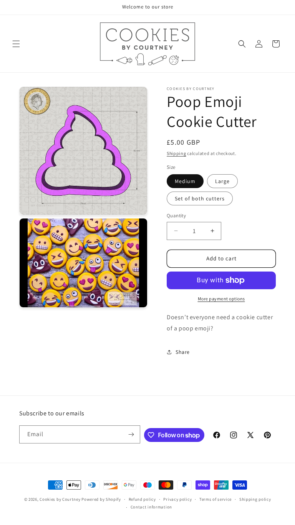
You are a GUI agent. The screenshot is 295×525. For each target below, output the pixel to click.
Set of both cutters (200, 198)
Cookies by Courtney (60, 499)
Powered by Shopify (101, 499)
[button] (16, 43)
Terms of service (215, 499)
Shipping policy (255, 499)
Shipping (176, 153)
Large (222, 181)
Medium (185, 181)
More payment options (221, 299)
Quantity (176, 215)
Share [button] (183, 351)
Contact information (151, 507)
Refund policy (142, 499)
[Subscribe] (131, 434)
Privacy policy (177, 499)
